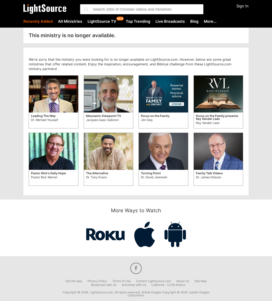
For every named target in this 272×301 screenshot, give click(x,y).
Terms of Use (121, 281)
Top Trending (138, 21)
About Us (182, 281)
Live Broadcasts (170, 21)
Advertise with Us (134, 284)
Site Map (200, 281)
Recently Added (38, 21)
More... (210, 21)
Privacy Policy (97, 281)
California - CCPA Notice (168, 284)
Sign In (242, 6)
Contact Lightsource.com (153, 281)
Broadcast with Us (103, 284)
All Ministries (70, 21)
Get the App (73, 281)
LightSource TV (102, 21)
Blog (194, 21)
